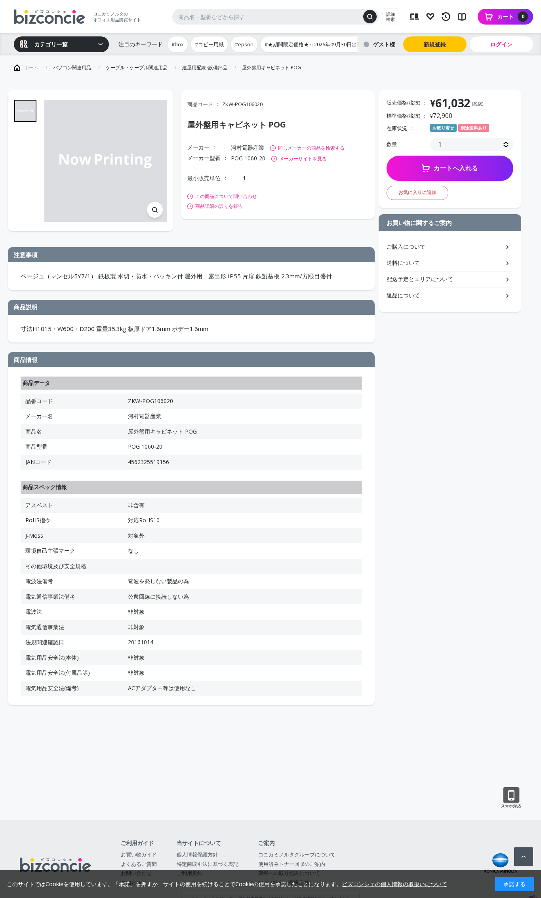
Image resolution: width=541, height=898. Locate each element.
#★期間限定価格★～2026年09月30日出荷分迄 (318, 44)
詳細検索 (390, 16)
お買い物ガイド (139, 854)
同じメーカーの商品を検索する (311, 148)
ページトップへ (523, 856)
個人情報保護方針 (197, 854)
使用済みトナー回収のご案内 (291, 864)
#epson (244, 44)
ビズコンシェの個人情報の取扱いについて (394, 884)
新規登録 (435, 44)
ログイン (501, 44)
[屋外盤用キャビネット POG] (105, 161)
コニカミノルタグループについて (296, 854)
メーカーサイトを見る (303, 158)
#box (177, 44)
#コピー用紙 (209, 44)
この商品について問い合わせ (226, 196)
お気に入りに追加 (417, 192)
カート (510, 16)
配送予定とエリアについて (420, 279)
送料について (403, 262)
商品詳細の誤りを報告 (219, 206)
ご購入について (406, 246)
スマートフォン (511, 798)
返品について (403, 295)
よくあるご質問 (139, 864)
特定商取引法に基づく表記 (207, 864)
